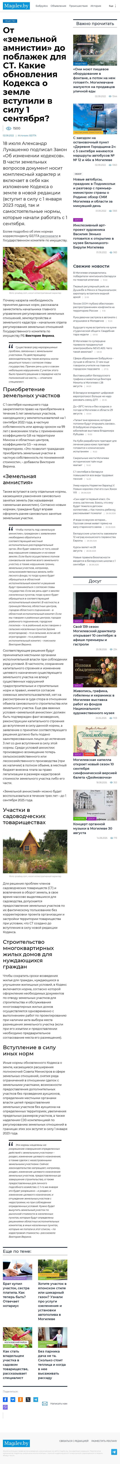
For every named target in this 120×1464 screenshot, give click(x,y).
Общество (10, 21)
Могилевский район (16, 1342)
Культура (79, 819)
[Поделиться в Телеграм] (35, 1399)
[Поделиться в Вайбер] (5, 1407)
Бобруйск (42, 6)
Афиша (89, 621)
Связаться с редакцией (74, 1441)
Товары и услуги (49, 1275)
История (96, 6)
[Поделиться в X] (28, 1399)
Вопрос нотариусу (15, 1278)
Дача (42, 1278)
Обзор (78, 174)
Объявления (58, 6)
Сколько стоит (48, 1342)
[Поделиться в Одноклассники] (20, 1399)
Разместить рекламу (104, 1441)
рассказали (49, 236)
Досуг (78, 220)
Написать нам (58, 1403)
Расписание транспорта (88, 132)
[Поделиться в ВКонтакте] (13, 1399)
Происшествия (78, 6)
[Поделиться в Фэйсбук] (5, 1399)
